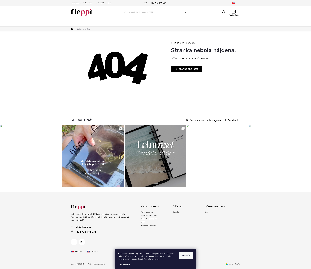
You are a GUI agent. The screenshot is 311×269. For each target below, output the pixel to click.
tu (158, 259)
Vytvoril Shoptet (234, 264)
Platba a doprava (147, 212)
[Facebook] (74, 242)
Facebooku (234, 120)
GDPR (143, 222)
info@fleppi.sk (83, 227)
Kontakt (101, 3)
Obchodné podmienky (149, 219)
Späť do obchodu (188, 69)
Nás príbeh (75, 3)
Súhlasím (186, 255)
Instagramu (215, 120)
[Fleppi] (78, 207)
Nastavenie (125, 264)
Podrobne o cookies (148, 226)
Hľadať (185, 12)
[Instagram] (82, 242)
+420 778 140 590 (85, 232)
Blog (109, 3)
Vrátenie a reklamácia (148, 215)
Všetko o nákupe (88, 3)
